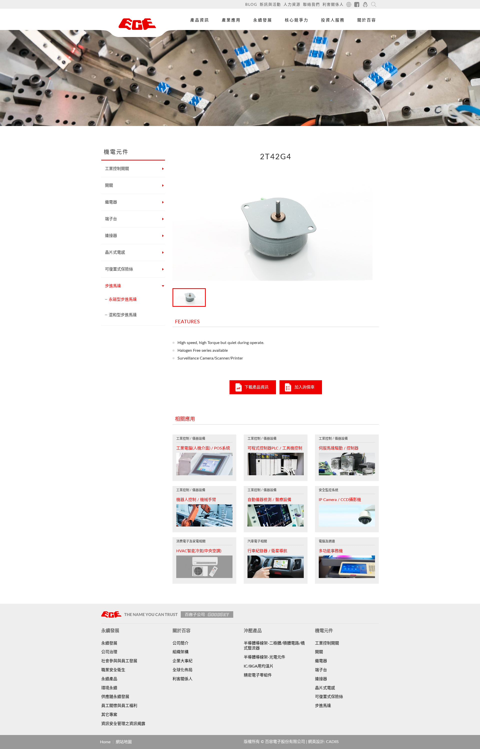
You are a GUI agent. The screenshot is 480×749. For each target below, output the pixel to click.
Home (105, 742)
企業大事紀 (182, 661)
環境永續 (109, 688)
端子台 (111, 219)
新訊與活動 (270, 4)
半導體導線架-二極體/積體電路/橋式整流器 (274, 645)
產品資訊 (199, 20)
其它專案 (109, 715)
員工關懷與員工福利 (119, 706)
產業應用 (231, 20)
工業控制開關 (117, 169)
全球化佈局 (182, 670)
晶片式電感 (115, 252)
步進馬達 (113, 286)
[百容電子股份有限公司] (137, 24)
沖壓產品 (197, 47)
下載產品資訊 (256, 387)
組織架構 (180, 652)
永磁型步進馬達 (123, 300)
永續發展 (262, 20)
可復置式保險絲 (119, 269)
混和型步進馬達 (123, 315)
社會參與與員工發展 (119, 661)
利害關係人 (333, 4)
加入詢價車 (304, 387)
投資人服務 (333, 20)
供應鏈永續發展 (115, 697)
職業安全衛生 (113, 670)
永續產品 (109, 679)
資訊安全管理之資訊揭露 (123, 724)
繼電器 (111, 202)
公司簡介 (180, 643)
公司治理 (109, 652)
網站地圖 (124, 742)
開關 (109, 186)
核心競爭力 (296, 20)
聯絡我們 (311, 4)
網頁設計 (316, 742)
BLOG (251, 4)
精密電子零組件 (258, 675)
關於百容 (366, 20)
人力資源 (292, 4)
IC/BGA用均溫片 (259, 666)
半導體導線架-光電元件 (264, 657)
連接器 (111, 236)
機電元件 (197, 36)
